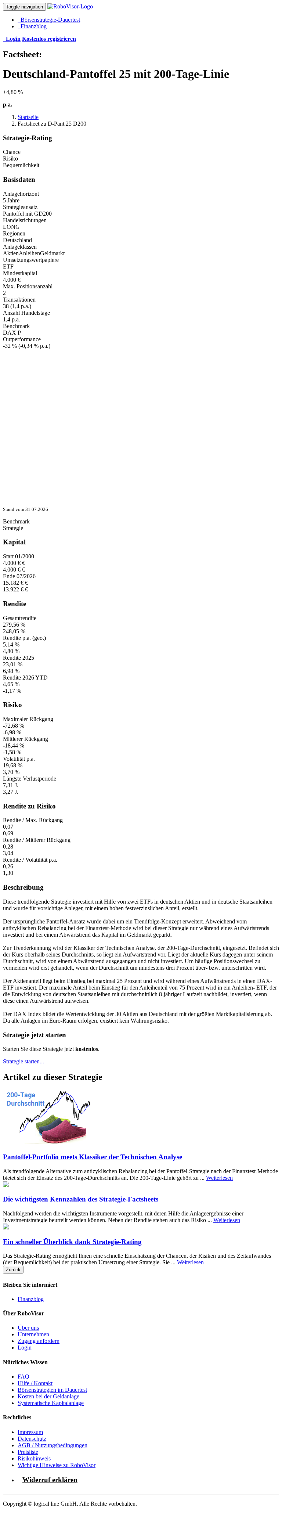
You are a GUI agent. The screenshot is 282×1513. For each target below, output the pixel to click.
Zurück (13, 1269)
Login (25, 1347)
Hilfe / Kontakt (35, 1383)
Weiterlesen (219, 1178)
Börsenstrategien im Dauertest (52, 1390)
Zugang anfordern (38, 1341)
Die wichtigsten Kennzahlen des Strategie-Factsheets (80, 1199)
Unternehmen (33, 1334)
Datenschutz (32, 1438)
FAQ (23, 1376)
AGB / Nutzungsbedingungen (52, 1445)
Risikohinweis (34, 1458)
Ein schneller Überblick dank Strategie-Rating (72, 1242)
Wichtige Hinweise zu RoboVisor (56, 1465)
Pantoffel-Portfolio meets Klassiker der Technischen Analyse (92, 1157)
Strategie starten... (23, 1061)
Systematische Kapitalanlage (51, 1403)
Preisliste (28, 1452)
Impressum (30, 1432)
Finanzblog (32, 26)
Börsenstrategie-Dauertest (49, 20)
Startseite (28, 117)
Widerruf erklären (49, 1480)
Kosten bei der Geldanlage (48, 1396)
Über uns (28, 1328)
